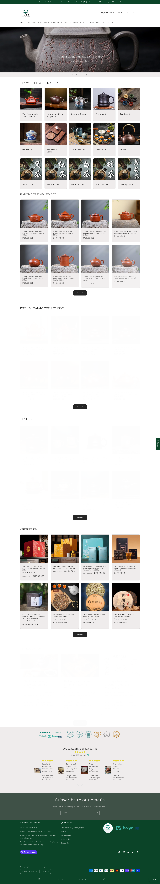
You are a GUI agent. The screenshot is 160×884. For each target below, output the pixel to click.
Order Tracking (66, 839)
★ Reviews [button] (158, 444)
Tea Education (66, 835)
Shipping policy (81, 879)
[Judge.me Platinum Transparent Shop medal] (79, 734)
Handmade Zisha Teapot (55, 115)
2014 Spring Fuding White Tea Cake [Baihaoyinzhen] (94, 615)
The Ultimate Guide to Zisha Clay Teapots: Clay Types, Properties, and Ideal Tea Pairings (39, 843)
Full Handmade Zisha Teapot (30, 115)
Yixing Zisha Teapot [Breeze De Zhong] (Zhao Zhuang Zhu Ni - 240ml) (94, 233)
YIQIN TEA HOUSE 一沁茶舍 (33, 879)
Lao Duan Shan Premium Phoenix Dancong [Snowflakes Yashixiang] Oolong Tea (33, 616)
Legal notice (105, 879)
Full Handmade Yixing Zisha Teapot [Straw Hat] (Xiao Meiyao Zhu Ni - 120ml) (125, 392)
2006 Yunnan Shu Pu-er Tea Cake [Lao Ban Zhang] (124, 615)
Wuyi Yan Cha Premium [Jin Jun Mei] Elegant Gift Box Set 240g (64, 567)
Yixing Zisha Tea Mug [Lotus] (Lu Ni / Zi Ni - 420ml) (63, 502)
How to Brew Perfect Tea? (29, 828)
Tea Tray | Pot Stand (54, 150)
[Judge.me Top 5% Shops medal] (106, 734)
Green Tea (100, 184)
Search (63, 831)
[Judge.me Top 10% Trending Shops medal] (116, 734)
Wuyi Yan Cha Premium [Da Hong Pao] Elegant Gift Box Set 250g (33, 568)
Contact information (93, 879)
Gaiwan (26, 149)
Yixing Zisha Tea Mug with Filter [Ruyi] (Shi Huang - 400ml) (125, 502)
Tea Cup (124, 114)
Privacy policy (59, 879)
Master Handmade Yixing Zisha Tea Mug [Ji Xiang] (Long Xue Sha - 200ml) (125, 458)
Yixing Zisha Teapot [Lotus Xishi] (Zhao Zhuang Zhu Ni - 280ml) (33, 278)
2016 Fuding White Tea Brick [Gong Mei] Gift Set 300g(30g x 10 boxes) (125, 568)
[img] (80, 752)
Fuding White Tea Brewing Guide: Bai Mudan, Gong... (117, 682)
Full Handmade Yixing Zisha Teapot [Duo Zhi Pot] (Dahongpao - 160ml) (93, 392)
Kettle (123, 149)
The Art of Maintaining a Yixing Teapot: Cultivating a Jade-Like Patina (38, 837)
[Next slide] (82, 74)
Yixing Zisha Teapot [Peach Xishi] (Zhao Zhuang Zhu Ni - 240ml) (94, 278)
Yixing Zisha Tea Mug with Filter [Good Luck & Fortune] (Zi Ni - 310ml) (95, 502)
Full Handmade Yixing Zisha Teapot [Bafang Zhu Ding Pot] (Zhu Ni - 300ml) (63, 347)
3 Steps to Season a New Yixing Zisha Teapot (36, 831)
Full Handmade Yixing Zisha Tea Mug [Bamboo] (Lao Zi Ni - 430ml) (34, 458)
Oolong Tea (125, 184)
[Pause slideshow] (87, 74)
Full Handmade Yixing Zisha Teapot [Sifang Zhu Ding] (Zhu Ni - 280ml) (33, 347)
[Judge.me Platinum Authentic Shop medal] (70, 734)
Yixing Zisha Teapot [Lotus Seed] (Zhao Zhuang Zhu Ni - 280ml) (63, 233)
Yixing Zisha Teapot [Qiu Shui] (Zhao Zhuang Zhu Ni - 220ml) (125, 277)
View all (80, 293)
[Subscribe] (97, 812)
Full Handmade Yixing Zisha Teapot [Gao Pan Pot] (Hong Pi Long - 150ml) (125, 347)
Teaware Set (101, 149)
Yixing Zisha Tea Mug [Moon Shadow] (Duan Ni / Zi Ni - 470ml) (32, 502)
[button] (38, 22)
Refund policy (48, 879)
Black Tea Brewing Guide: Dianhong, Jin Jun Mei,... (37, 682)
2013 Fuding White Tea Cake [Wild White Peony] (63, 615)
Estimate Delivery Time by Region (72, 828)
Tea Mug (100, 114)
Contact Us (65, 843)
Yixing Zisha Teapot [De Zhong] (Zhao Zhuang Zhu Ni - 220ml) (125, 232)
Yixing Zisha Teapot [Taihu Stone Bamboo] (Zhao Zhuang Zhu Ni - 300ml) (64, 278)
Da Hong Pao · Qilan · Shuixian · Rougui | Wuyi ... (77, 682)
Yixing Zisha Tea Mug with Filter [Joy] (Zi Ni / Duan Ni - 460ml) (64, 457)
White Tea (76, 184)
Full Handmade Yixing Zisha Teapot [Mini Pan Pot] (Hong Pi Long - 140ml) (94, 347)
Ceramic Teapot (79, 114)
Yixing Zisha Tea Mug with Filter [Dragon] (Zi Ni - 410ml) (95, 457)
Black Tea (51, 184)
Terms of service (70, 879)
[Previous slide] (72, 74)
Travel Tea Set (78, 149)
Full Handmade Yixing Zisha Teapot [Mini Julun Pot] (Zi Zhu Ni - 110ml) (33, 392)
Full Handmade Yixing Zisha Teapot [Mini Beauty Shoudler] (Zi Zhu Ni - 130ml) (64, 392)
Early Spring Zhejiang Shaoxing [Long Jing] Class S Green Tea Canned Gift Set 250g (94, 568)
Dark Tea (26, 184)
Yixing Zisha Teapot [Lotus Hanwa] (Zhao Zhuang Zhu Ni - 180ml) (33, 233)
